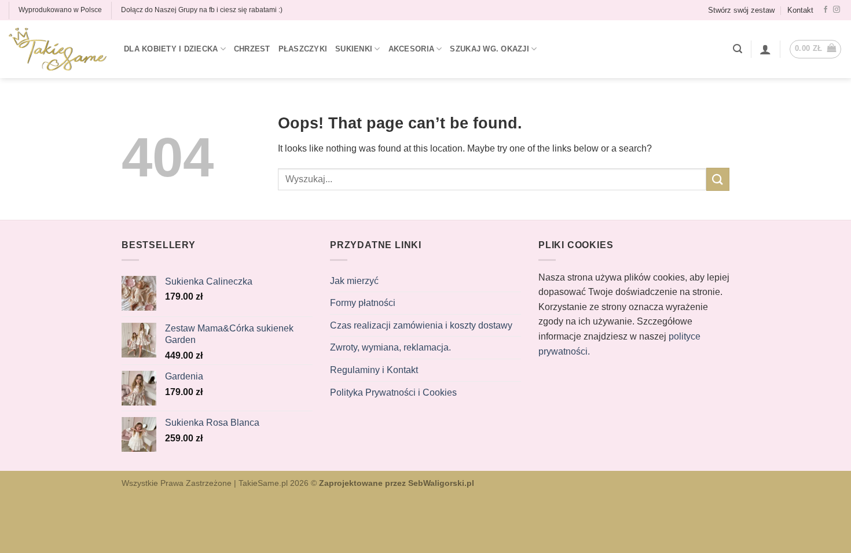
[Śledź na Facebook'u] (825, 10)
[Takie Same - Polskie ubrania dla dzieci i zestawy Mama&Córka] (58, 49)
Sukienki (353, 49)
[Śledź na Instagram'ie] (836, 10)
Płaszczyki (303, 49)
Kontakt (800, 10)
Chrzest (252, 49)
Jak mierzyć (354, 281)
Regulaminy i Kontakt (374, 370)
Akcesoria (411, 49)
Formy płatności (362, 303)
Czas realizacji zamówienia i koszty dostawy (421, 325)
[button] (737, 49)
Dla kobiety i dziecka (171, 49)
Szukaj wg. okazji (489, 49)
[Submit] (717, 179)
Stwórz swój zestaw (741, 10)
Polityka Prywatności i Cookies (393, 392)
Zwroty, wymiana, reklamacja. (390, 347)
